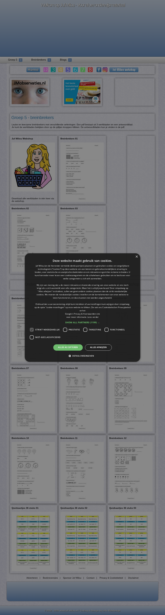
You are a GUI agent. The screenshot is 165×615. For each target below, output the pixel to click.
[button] (82, 322)
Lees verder (93, 317)
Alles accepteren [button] (68, 347)
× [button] (136, 257)
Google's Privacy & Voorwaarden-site (82, 313)
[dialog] (82, 307)
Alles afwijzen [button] (98, 347)
